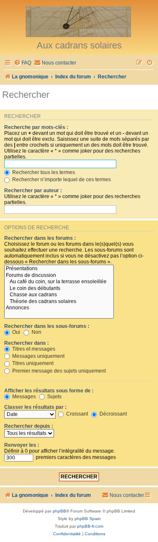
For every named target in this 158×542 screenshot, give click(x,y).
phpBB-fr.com (90, 526)
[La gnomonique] (79, 21)
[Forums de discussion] (59, 275)
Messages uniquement (37, 356)
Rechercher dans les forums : (40, 238)
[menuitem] (22, 63)
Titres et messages (33, 349)
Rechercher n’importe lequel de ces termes (61, 179)
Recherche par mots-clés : (36, 127)
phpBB (59, 511)
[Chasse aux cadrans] (59, 295)
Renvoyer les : (21, 445)
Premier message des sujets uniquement (58, 371)
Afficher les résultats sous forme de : (49, 391)
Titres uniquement (32, 363)
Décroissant (112, 414)
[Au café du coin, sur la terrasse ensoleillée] (59, 282)
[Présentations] (59, 269)
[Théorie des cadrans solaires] (59, 301)
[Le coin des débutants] (59, 288)
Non (35, 332)
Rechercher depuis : (28, 426)
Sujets (54, 397)
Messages (23, 397)
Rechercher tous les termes (43, 172)
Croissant (76, 414)
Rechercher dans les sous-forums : (46, 326)
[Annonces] (59, 308)
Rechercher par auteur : (33, 190)
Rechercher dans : (26, 343)
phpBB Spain (88, 518)
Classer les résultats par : (35, 407)
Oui (15, 332)
